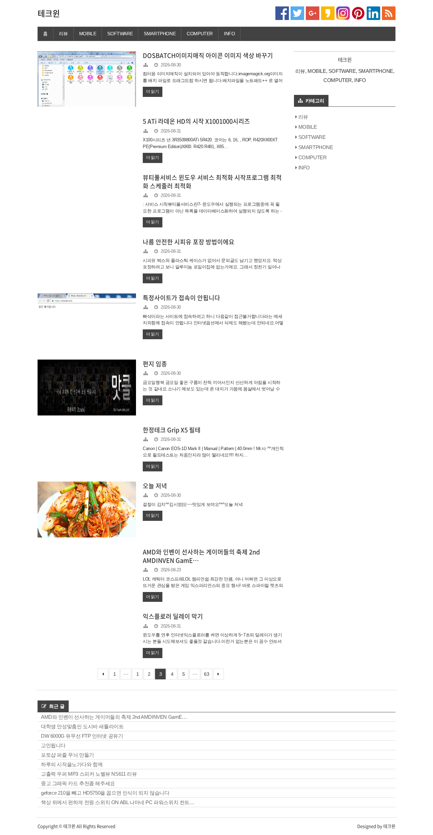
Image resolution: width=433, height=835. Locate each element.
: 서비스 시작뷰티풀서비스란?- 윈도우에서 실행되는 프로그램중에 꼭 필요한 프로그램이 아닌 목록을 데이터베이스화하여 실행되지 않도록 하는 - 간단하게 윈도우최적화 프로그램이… (212, 211)
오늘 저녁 (155, 485)
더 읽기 (152, 91)
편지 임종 (155, 363)
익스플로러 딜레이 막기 (173, 616)
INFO (229, 33)
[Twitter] (297, 13)
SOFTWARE (120, 33)
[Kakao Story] (328, 13)
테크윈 (49, 13)
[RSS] (388, 13)
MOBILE (87, 33)
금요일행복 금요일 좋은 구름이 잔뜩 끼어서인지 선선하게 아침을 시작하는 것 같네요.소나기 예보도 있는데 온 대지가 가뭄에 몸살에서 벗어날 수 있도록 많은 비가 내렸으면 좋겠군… (211, 389)
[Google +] (312, 13)
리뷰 (63, 33)
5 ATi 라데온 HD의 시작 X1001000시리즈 (196, 121)
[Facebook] (282, 13)
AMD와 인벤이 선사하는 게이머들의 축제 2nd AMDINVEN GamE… (201, 556)
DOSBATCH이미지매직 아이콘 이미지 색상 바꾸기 (208, 55)
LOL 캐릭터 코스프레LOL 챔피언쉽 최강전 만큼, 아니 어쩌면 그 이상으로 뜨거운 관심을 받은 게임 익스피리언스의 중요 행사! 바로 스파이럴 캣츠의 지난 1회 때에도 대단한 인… (213, 585)
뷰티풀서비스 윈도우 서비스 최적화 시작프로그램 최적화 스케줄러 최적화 (212, 181)
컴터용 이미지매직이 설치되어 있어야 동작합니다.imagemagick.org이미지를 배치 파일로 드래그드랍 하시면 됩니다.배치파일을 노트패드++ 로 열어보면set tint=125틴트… (212, 80)
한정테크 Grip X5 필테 (172, 429)
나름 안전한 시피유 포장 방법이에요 (188, 241)
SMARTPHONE (160, 33)
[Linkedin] (373, 13)
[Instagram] (343, 13)
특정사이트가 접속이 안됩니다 (181, 297)
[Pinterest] (358, 13)
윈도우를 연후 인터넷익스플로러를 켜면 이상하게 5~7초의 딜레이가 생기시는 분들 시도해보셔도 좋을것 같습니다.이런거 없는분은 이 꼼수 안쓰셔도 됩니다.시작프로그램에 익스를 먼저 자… (212, 641)
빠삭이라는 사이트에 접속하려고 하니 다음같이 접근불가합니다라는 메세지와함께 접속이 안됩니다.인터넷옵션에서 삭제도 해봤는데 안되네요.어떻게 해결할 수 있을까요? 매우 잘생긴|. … (213, 323)
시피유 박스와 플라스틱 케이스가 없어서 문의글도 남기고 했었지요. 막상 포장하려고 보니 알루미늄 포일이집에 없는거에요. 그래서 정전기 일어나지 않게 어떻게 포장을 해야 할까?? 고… (212, 267)
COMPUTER (200, 33)
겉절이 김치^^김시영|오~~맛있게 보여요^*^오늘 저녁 (193, 504)
